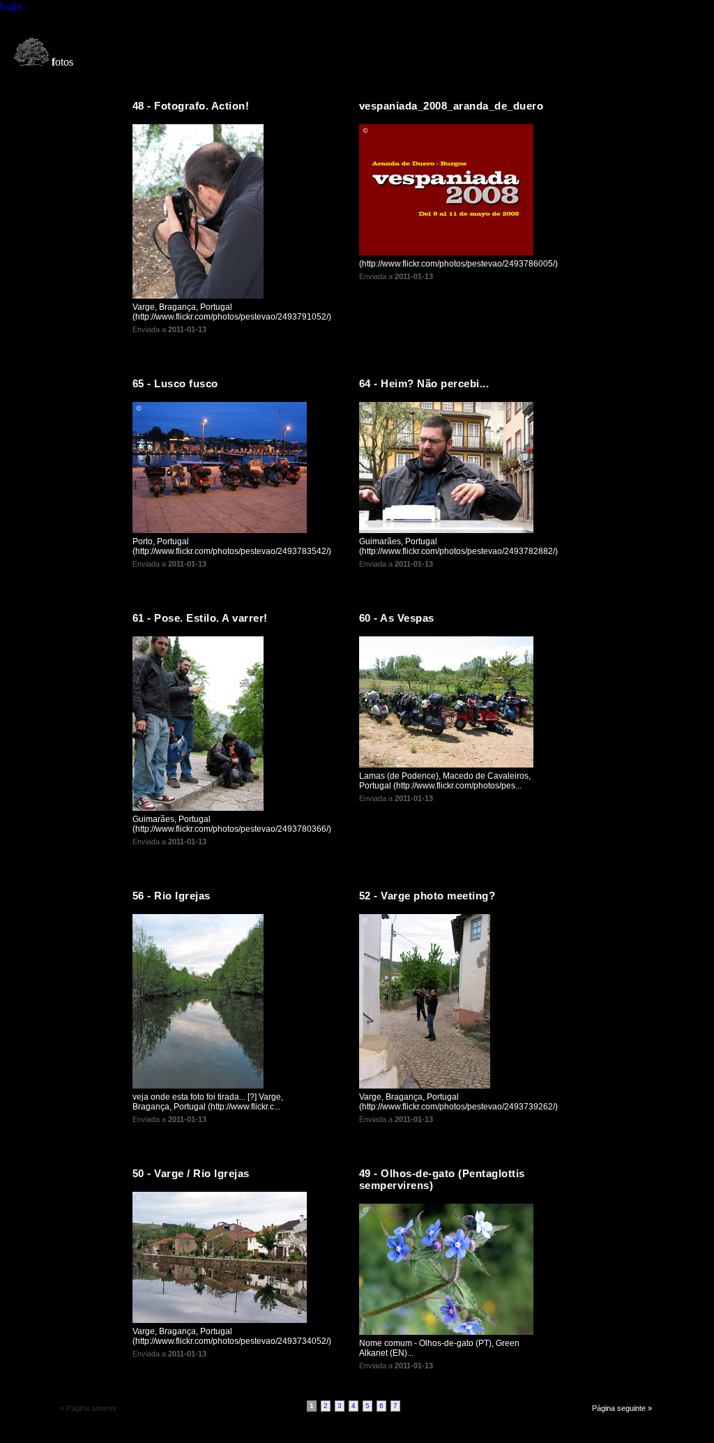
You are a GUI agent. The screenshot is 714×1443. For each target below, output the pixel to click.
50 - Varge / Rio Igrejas (191, 1173)
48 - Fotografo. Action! (191, 106)
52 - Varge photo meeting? (427, 896)
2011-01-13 (187, 329)
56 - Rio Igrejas (171, 896)
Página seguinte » (622, 1408)
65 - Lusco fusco (175, 383)
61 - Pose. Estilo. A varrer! (200, 618)
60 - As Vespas (396, 618)
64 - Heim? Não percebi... (424, 383)
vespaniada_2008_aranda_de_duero (451, 106)
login (11, 6)
